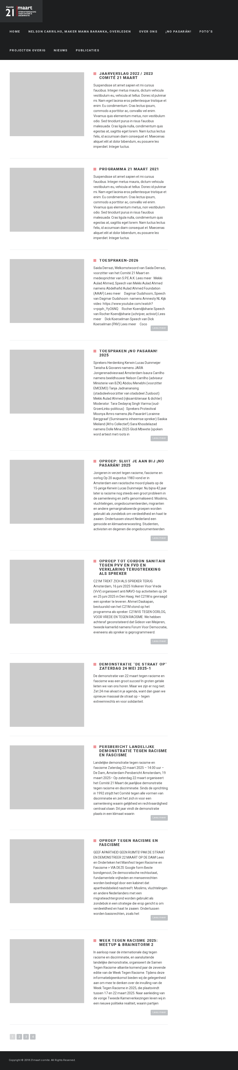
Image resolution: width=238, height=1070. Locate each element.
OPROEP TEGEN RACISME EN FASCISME (128, 842)
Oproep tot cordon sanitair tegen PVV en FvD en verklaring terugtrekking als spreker (132, 567)
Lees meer (159, 327)
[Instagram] (228, 1060)
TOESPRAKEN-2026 (118, 260)
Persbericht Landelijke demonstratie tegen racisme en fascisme (133, 750)
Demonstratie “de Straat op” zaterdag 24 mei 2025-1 (133, 666)
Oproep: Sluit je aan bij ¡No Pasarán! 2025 (131, 463)
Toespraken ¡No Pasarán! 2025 (128, 353)
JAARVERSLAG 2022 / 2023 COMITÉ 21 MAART (126, 75)
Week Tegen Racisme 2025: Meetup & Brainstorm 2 (128, 942)
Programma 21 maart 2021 (129, 169)
